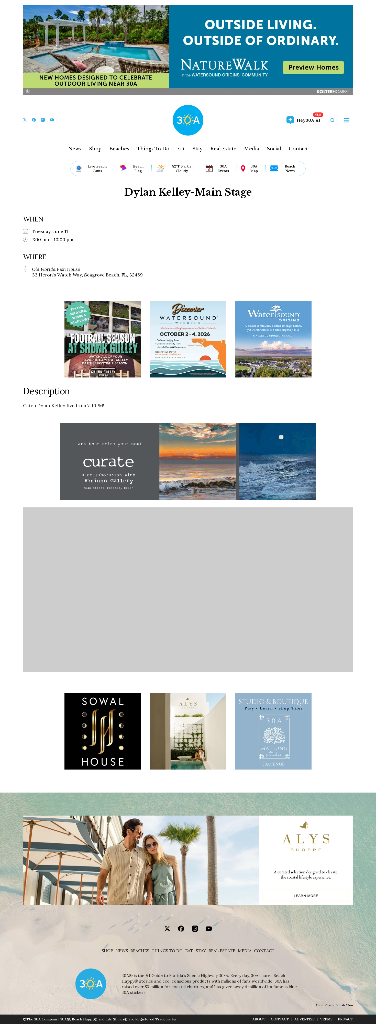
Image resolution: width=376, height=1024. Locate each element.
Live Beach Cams (97, 168)
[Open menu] (346, 120)
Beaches (119, 149)
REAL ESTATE (221, 950)
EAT (189, 950)
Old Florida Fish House (56, 269)
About (259, 1019)
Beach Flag (138, 168)
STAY (201, 950)
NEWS (122, 950)
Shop (95, 149)
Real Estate (223, 149)
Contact (298, 149)
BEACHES (139, 950)
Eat (181, 149)
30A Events (223, 168)
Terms (326, 1019)
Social (274, 149)
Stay (197, 149)
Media (251, 149)
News (74, 149)
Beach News (290, 168)
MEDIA (244, 950)
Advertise (304, 1019)
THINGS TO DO (167, 950)
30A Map (254, 168)
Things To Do (153, 149)
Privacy (345, 1019)
